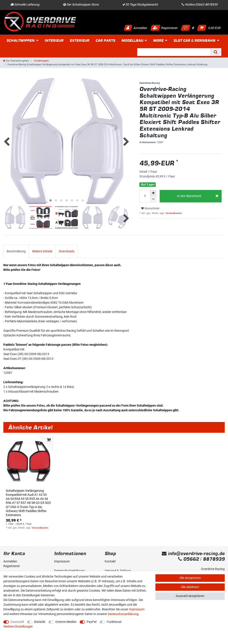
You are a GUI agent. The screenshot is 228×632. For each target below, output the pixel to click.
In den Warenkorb (189, 196)
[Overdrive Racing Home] (40, 21)
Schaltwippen (20, 40)
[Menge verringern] (153, 199)
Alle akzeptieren (190, 578)
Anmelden (139, 28)
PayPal (91, 622)
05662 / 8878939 (203, 559)
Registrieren (168, 28)
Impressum (62, 561)
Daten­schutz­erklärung (123, 614)
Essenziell (17, 622)
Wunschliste (151, 208)
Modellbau (132, 40)
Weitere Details (42, 251)
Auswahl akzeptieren (190, 596)
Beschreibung (16, 251)
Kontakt (110, 561)
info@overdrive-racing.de (196, 553)
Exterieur (79, 40)
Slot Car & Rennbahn (194, 40)
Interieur (54, 40)
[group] (28, 461)
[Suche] (215, 52)
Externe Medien (66, 622)
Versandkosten (173, 213)
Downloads (66, 251)
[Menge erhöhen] (153, 193)
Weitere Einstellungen (18, 626)
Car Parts (105, 40)
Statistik (39, 622)
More (158, 40)
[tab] (16, 251)
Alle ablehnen (190, 587)
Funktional (114, 622)
